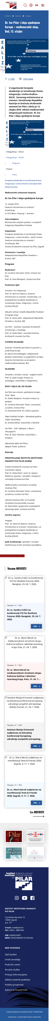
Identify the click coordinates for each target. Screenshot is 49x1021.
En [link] (36, 5)
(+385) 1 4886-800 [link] (16, 930)
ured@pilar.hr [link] (17, 927)
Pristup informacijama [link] (16, 974)
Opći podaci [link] (11, 954)
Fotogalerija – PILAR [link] (15, 157)
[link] (11, 5)
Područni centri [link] (12, 964)
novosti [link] (37, 812)
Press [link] (14, 174)
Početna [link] (8, 16)
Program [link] (16, 163)
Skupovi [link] (28, 16)
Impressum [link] (12, 1017)
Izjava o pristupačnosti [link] (16, 989)
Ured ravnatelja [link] (12, 959)
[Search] (25, 5)
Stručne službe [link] (12, 969)
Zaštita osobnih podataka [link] (17, 979)
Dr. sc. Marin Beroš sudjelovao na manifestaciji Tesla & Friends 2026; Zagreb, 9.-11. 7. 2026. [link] (24, 792)
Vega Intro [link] (37, 1017)
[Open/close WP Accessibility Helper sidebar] (31, 5)
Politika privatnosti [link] (14, 984)
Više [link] (35, 626)
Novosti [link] (18, 16)
